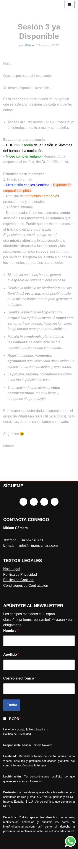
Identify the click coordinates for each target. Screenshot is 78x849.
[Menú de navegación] (70, 4)
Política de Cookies (18, 580)
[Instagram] (34, 502)
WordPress (53, 844)
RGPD (15, 719)
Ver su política (53, 796)
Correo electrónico (19, 678)
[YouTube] (54, 502)
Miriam (29, 45)
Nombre (11, 630)
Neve (7, 844)
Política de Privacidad (20, 574)
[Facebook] (23, 502)
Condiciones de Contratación (25, 585)
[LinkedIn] (44, 502)
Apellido (11, 654)
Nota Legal (11, 569)
